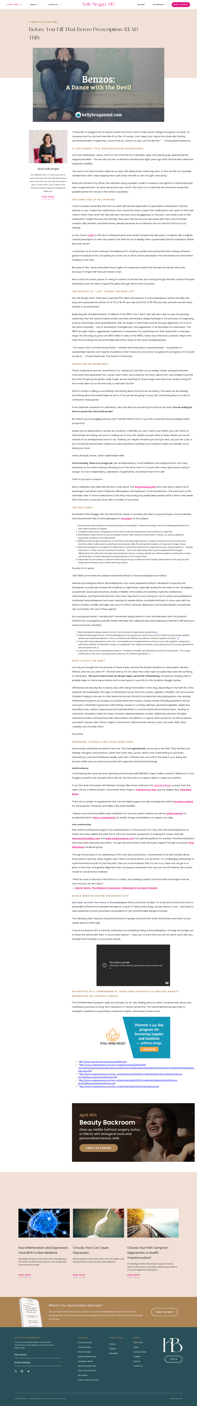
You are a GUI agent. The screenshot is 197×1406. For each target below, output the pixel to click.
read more (48, 197)
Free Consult (181, 4)
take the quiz (164, 1312)
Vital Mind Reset (162, 785)
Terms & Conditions (49, 1399)
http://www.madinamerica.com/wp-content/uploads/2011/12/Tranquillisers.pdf (119, 1086)
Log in (173, 1359)
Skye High (179, 1399)
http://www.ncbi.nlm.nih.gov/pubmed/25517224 (103, 1061)
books (141, 4)
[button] (12, 4)
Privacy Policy (61, 1399)
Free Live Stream (98, 1148)
